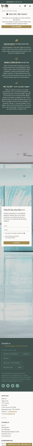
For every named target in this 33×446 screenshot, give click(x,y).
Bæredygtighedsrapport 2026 (10, 431)
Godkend (16, 242)
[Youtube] (8, 385)
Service (6, 358)
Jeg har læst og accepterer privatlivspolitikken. (12, 236)
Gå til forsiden (16, 26)
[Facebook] (3, 385)
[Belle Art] (5, 6)
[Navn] (16, 226)
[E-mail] (16, 230)
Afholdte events (6, 434)
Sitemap (4, 418)
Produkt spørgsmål (10, 354)
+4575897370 (12, 411)
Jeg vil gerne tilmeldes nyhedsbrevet (14, 233)
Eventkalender (6, 429)
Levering (26, 354)
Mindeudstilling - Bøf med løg (19, 444)
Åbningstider (5, 427)
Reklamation (8, 367)
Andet (20, 367)
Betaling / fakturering (11, 363)
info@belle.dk (10, 414)
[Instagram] (17, 385)
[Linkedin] (12, 385)
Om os (4, 425)
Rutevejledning (6, 436)
